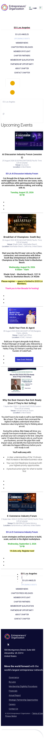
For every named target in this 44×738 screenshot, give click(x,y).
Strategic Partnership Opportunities (23, 700)
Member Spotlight (22, 51)
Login (35, 8)
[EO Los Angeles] (13, 83)
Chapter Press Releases (22, 47)
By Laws (12, 682)
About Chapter (22, 68)
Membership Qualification (22, 60)
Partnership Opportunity (21, 64)
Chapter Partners (22, 56)
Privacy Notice (11, 716)
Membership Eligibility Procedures (23, 686)
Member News (22, 43)
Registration (24, 202)
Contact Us (13, 709)
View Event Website (24, 359)
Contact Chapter (22, 73)
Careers (12, 704)
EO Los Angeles (22, 34)
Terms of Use (37, 713)
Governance (14, 677)
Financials (13, 691)
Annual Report (15, 695)
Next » (26, 134)
